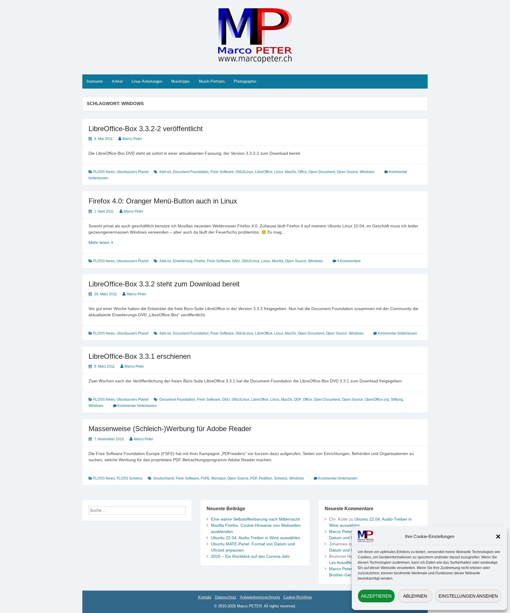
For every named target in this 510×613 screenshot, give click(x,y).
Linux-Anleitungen (147, 81)
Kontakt (204, 597)
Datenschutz (225, 597)
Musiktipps (180, 81)
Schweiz (280, 478)
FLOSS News (104, 172)
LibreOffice (263, 172)
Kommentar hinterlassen (397, 333)
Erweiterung (182, 261)
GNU (236, 261)
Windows (367, 172)
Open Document (322, 172)
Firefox (199, 261)
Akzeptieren (376, 596)
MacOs (290, 172)
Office (302, 172)
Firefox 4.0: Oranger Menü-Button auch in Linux (163, 201)
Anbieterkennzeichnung (260, 597)
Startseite (94, 81)
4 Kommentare (349, 261)
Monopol (218, 478)
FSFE (205, 478)
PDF (253, 478)
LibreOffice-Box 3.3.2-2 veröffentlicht (146, 129)
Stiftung (397, 399)
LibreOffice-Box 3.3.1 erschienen (140, 356)
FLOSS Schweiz (130, 478)
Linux (278, 172)
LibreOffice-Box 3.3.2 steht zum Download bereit (164, 284)
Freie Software (222, 172)
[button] (498, 536)
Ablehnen (415, 596)
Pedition (265, 478)
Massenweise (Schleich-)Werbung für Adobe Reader (170, 429)
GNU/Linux (244, 172)
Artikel (117, 81)
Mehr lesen (107, 243)
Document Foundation (191, 172)
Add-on (165, 172)
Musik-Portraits (212, 81)
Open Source (347, 172)
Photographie (245, 81)
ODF (297, 399)
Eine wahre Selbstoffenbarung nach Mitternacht (255, 519)
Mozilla (277, 261)
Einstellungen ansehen (468, 596)
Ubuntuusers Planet (132, 172)
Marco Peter (132, 139)
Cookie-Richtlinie (297, 597)
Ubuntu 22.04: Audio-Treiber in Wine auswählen (255, 537)
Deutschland (163, 478)
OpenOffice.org (377, 399)
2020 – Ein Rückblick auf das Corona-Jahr (250, 556)
